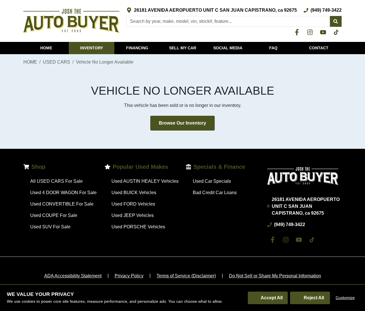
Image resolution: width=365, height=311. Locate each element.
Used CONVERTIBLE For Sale (62, 204)
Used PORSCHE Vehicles (138, 226)
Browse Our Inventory (182, 123)
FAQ (273, 48)
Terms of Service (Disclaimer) (186, 275)
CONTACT (318, 48)
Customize (345, 297)
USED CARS (56, 62)
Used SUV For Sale (50, 226)
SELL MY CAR (182, 48)
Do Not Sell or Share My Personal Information (275, 275)
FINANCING (137, 48)
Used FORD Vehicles (133, 204)
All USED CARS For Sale (56, 181)
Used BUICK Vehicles (133, 192)
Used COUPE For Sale (53, 215)
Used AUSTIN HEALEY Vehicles (145, 181)
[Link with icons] (298, 32)
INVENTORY (91, 48)
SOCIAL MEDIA (227, 48)
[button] (336, 21)
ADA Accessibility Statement (73, 275)
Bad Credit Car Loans (215, 192)
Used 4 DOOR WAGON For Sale (63, 192)
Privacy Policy (129, 275)
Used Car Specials (212, 181)
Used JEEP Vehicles (132, 215)
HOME (46, 48)
